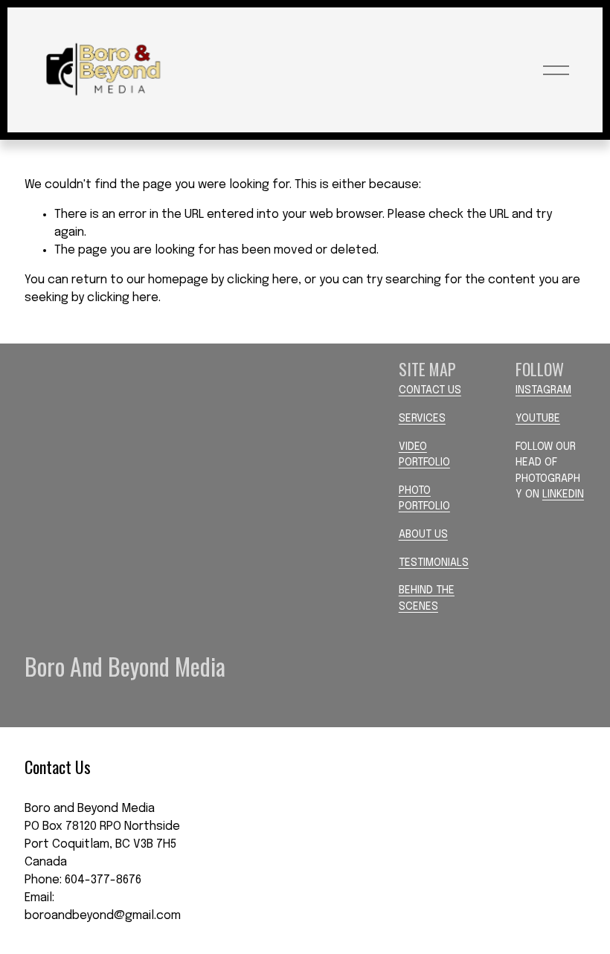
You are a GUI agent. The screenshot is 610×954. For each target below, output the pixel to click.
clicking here (262, 280)
